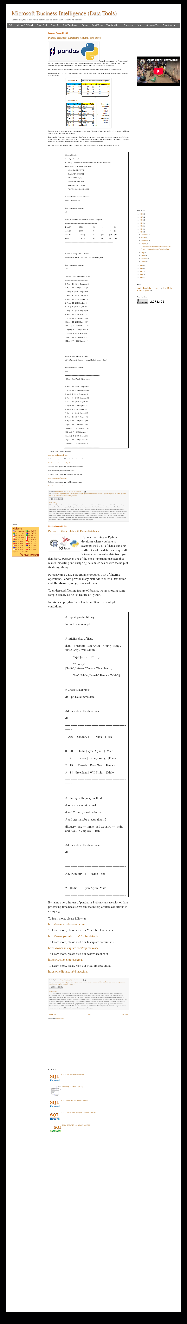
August (143, 244)
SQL (11, 25)
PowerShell (42, 25)
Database (56, 494)
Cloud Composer (143, 290)
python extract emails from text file (93, 494)
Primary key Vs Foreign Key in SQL (73, 1087)
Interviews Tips (152, 25)
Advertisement (169, 25)
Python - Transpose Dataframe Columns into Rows (74, 37)
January (143, 262)
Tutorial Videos (113, 25)
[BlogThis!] (53, 499)
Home (88, 1015)
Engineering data (64, 494)
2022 (141, 226)
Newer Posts (52, 1015)
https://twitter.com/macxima (57, 478)
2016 (141, 274)
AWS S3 (157, 288)
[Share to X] (56, 499)
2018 (141, 268)
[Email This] (50, 499)
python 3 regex (79, 494)
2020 (141, 232)
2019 (141, 265)
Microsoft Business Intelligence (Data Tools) (64, 13)
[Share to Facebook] (59, 499)
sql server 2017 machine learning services (65, 496)
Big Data (68, 984)
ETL (73, 984)
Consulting (128, 25)
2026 (141, 214)
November (144, 234)
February (144, 259)
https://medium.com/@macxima (58, 486)
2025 (141, 217)
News (139, 25)
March (143, 256)
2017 (141, 271)
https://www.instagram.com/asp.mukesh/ (73, 948)
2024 (141, 220)
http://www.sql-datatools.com (57, 455)
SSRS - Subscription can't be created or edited (74, 1100)
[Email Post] (84, 491)
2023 (141, 223)
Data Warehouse (70, 25)
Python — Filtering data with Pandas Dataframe (73, 531)
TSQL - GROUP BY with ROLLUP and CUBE (76, 1125)
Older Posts (124, 1015)
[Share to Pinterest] (61, 499)
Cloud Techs (97, 25)
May (142, 253)
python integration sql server (112, 494)
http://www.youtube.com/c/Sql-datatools (61, 463)
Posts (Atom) (60, 1018)
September (144, 240)
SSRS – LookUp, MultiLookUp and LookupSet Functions (78, 1113)
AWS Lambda (144, 287)
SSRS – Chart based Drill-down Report (72, 1074)
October (143, 238)
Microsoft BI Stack (25, 25)
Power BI (55, 25)
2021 (141, 229)
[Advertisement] (88, 1043)
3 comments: (78, 491)
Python (85, 25)
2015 (141, 277)
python (72, 494)
